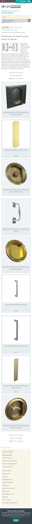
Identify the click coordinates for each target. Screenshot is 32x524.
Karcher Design (6, 482)
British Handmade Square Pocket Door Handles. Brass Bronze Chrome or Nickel (16, 113)
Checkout (23, 1)
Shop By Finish (18, 27)
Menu (4, 17)
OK (29, 20)
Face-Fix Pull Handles (8, 461)
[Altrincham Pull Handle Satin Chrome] (16, 289)
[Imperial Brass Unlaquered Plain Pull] (16, 96)
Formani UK (5, 500)
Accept (16, 520)
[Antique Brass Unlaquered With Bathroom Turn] (16, 409)
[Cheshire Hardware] (16, 6)
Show (11, 75)
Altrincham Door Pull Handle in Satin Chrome (16, 304)
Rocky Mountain (6, 494)
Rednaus (4, 485)
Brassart (4, 491)
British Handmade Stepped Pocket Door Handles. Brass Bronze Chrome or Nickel (16, 268)
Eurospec (5, 473)
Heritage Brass (6, 479)
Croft (3, 476)
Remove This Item (29, 452)
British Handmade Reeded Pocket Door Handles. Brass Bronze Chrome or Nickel (16, 190)
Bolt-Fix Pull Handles (8, 463)
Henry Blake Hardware (8, 502)
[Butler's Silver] (16, 213)
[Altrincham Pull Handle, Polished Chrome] (16, 330)
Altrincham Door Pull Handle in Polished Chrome (16, 346)
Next (21, 78)
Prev (14, 78)
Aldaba (4, 497)
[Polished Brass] (16, 134)
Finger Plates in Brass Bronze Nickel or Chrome (16, 150)
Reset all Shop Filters (7, 455)
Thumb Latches (6, 466)
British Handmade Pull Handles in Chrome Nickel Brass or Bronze (16, 230)
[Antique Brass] (16, 174)
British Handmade (7, 488)
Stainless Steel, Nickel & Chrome (9, 30)
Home (12, 27)
